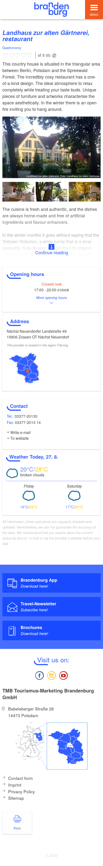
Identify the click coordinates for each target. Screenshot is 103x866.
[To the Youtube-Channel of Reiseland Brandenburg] (63, 675)
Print (17, 828)
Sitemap (16, 798)
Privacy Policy (21, 791)
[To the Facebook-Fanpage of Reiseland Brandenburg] (39, 675)
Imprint (14, 785)
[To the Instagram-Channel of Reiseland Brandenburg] (51, 675)
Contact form (20, 778)
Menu (94, 14)
